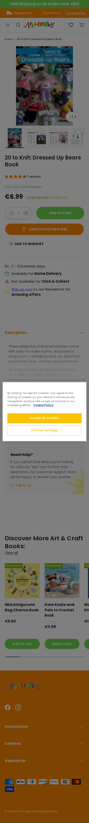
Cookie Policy (43, 405)
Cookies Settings (44, 430)
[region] (44, 411)
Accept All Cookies (44, 418)
